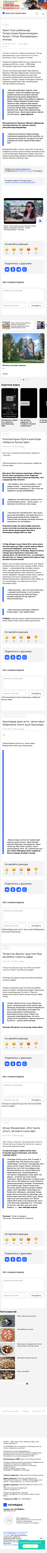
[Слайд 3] (23, 379)
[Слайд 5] (28, 379)
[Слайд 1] (18, 379)
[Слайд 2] (20, 379)
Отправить (36, 305)
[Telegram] (18, 269)
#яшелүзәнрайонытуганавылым (15, 716)
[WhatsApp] (24, 269)
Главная (25, 1411)
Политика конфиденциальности (16, 1545)
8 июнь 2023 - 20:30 (9, 446)
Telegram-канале (26, 171)
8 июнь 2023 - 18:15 (9, 961)
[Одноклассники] (13, 269)
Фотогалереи (39, 1411)
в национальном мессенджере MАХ (20, 181)
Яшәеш (6, 24)
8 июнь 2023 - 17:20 (9, 1135)
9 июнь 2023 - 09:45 (9, 43)
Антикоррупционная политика (15, 1532)
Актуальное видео (10, 1411)
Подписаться (30, 1546)
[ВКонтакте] (7, 269)
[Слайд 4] (26, 379)
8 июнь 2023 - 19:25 (9, 729)
